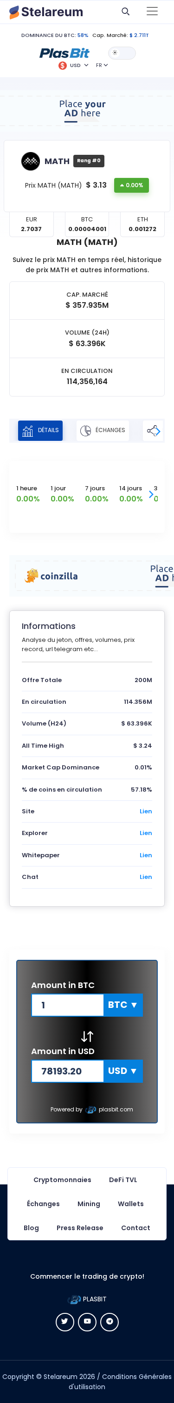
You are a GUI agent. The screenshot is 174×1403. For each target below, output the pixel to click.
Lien (146, 811)
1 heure (26, 488)
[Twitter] (65, 1322)
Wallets (131, 1203)
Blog (31, 1227)
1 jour (58, 488)
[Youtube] (87, 1322)
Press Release (80, 1227)
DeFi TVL (123, 1179)
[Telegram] (109, 1322)
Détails (48, 430)
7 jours (95, 488)
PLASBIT (94, 1299)
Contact (135, 1227)
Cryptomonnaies (62, 1179)
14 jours (130, 488)
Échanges (109, 430)
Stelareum (60, 1376)
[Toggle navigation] (152, 12)
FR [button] (99, 65)
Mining (88, 1203)
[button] (64, 52)
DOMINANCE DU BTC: (48, 35)
